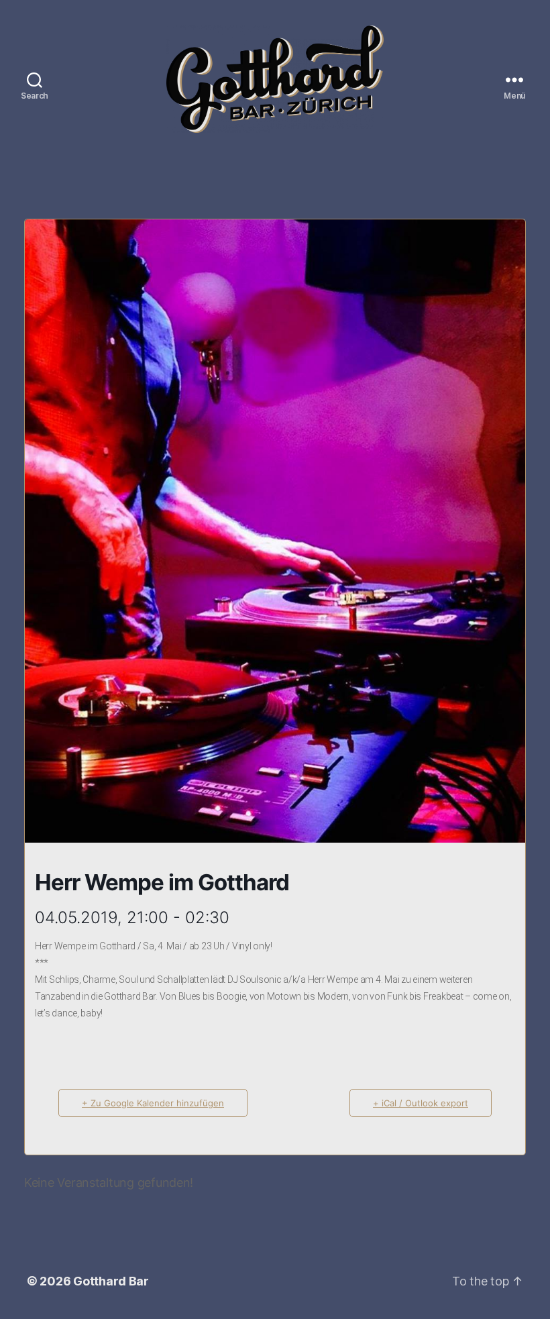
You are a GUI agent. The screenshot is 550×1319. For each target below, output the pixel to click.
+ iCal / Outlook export (420, 1103)
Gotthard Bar (111, 1281)
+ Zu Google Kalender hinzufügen (153, 1103)
